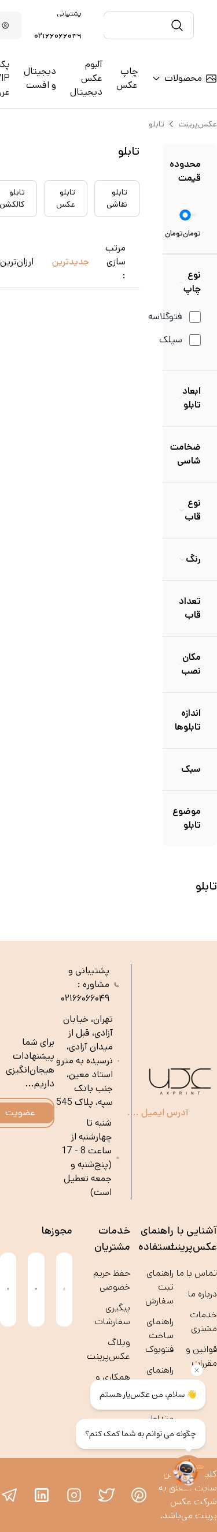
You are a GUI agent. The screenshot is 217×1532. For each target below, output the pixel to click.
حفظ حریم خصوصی (111, 1280)
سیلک (170, 339)
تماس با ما (196, 1273)
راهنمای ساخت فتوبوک (159, 1335)
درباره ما (202, 1294)
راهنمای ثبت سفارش (159, 1286)
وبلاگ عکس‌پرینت (108, 1349)
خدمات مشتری (203, 1321)
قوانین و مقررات (201, 1356)
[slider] (185, 215)
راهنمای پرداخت (160, 1377)
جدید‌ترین (70, 261)
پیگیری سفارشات (112, 1314)
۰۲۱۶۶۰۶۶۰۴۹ (58, 36)
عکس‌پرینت (197, 124)
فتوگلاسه (165, 316)
